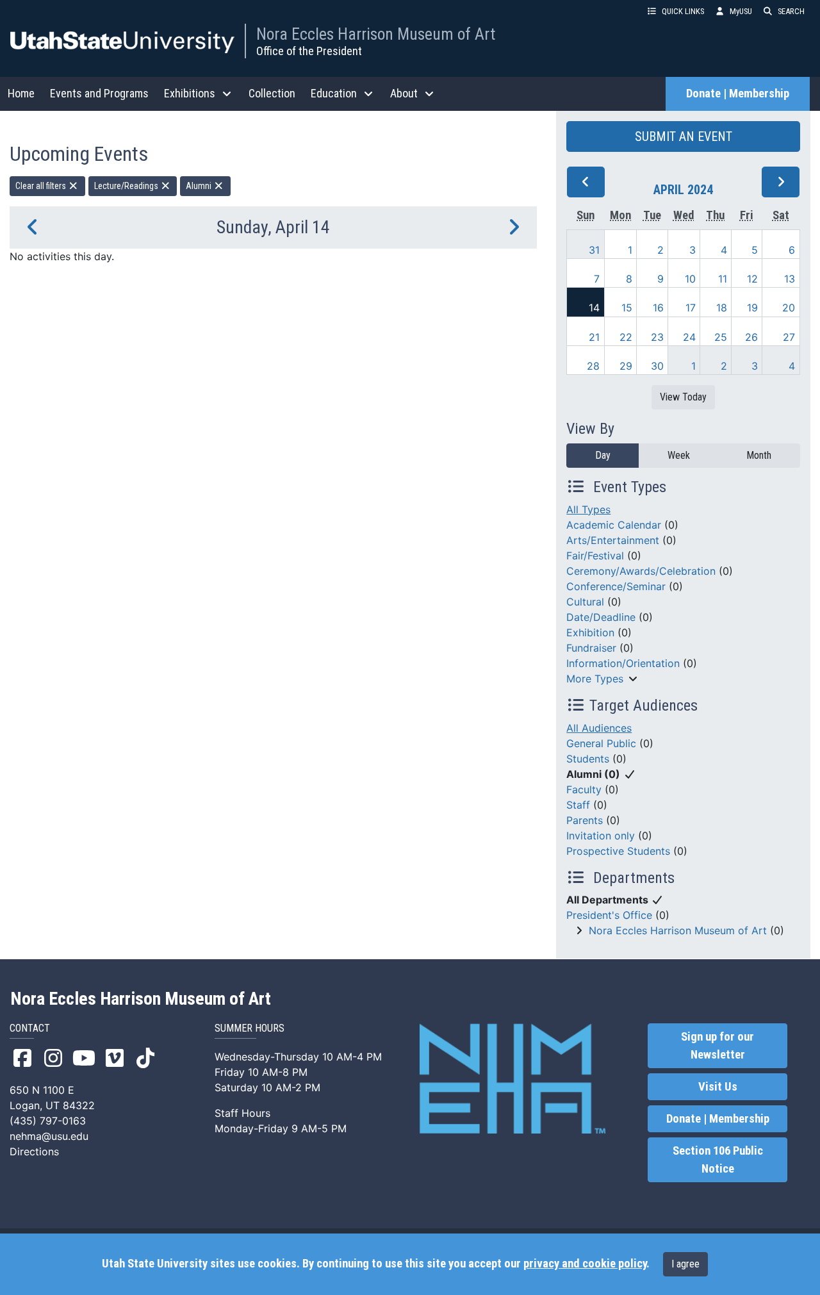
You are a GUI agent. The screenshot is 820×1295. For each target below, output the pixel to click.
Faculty (584, 789)
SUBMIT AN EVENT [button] (683, 136)
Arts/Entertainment (612, 540)
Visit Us (717, 1087)
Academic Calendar (613, 524)
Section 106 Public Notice (718, 1160)
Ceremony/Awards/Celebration (641, 571)
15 (626, 307)
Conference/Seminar (616, 586)
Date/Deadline (601, 617)
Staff (578, 804)
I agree (685, 1264)
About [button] (404, 93)
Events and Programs (99, 93)
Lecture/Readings (127, 186)
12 (752, 278)
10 (690, 278)
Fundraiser (591, 647)
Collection (272, 93)
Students (587, 758)
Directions (34, 1151)
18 (721, 307)
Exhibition (590, 632)
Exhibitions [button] (189, 93)
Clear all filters (41, 186)
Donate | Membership (737, 94)
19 (752, 307)
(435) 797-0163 (48, 1120)
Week (679, 455)
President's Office (609, 915)
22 (625, 337)
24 (689, 337)
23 (657, 337)
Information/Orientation (623, 663)
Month (758, 455)
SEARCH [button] (791, 11)
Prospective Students (618, 851)
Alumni (199, 186)
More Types (594, 678)
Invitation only (600, 835)
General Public (601, 743)
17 (690, 307)
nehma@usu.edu (49, 1136)
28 (593, 365)
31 (594, 249)
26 (751, 337)
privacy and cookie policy (584, 1264)
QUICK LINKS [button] (683, 11)
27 (789, 337)
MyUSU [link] (741, 11)
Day (603, 455)
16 (658, 307)
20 (788, 307)
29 (625, 365)
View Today (683, 397)
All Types (588, 509)
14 (594, 307)
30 (657, 365)
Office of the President (309, 51)
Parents (584, 820)
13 (789, 278)
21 (594, 337)
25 (720, 337)
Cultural (585, 601)
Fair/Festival (595, 555)
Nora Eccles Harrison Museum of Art (375, 34)
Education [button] (334, 93)
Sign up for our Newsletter (717, 1046)
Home (21, 93)
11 (722, 278)
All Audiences (599, 728)
